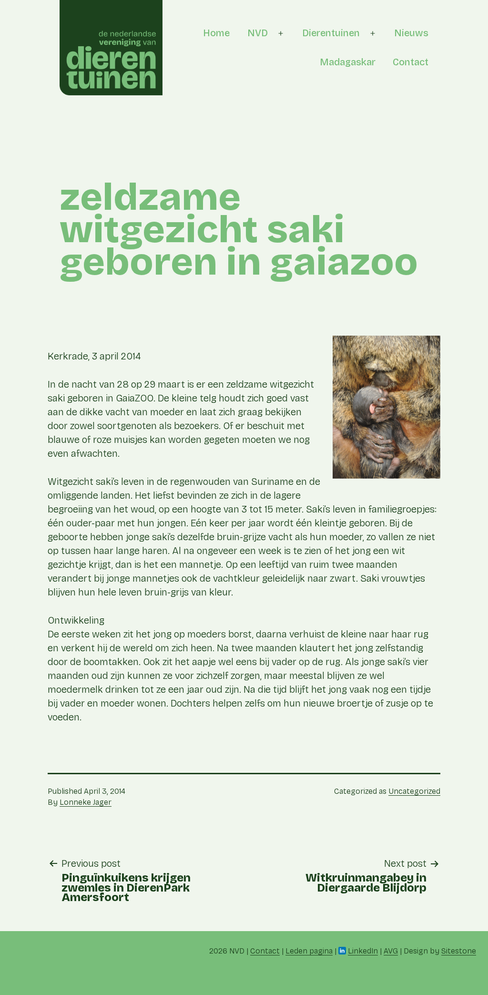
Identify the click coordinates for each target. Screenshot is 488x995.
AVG (391, 950)
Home (216, 33)
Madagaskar (348, 62)
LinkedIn (363, 950)
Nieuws (411, 33)
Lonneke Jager (86, 802)
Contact (410, 62)
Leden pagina (309, 950)
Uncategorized (414, 791)
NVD (257, 33)
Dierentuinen (331, 33)
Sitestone (458, 950)
